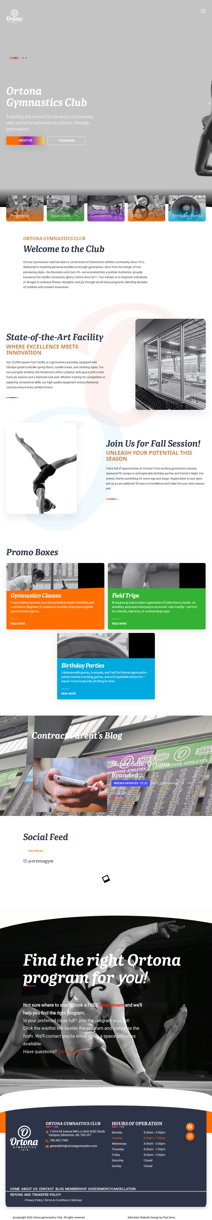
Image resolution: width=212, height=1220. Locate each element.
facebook (190, 1127)
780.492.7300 (58, 1140)
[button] (203, 16)
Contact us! (69, 1051)
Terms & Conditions (57, 1200)
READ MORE (121, 802)
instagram (190, 1136)
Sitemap (76, 1200)
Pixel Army (169, 1217)
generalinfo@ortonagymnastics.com (73, 1146)
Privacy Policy (34, 1200)
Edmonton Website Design (143, 1217)
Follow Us (35, 850)
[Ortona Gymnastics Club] (28, 16)
